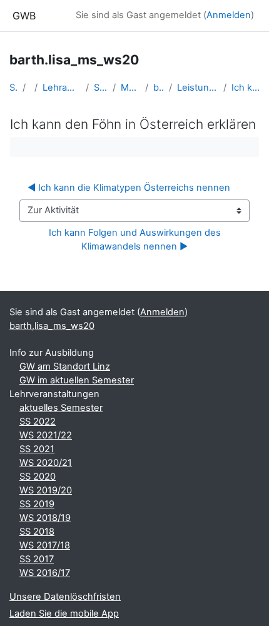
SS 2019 (36, 504)
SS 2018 (36, 531)
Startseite (13, 87)
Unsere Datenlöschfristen (65, 596)
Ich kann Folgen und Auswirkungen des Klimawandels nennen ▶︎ (136, 239)
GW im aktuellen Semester (76, 380)
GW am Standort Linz (64, 366)
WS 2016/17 (44, 572)
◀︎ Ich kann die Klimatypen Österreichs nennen (129, 187)
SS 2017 (36, 559)
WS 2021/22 (45, 435)
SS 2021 (36, 449)
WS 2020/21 (45, 462)
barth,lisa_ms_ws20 (158, 87)
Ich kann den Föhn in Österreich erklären (245, 87)
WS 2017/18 (44, 545)
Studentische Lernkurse (101, 87)
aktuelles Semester (61, 407)
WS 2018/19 (45, 517)
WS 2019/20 (45, 490)
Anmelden (228, 15)
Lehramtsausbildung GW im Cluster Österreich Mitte (62, 87)
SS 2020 (37, 476)
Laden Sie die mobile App (64, 613)
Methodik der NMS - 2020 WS (130, 87)
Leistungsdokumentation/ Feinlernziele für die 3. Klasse (197, 87)
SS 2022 (37, 421)
